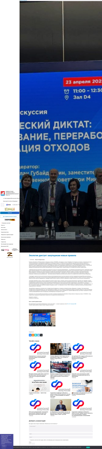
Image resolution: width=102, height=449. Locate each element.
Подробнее (84, 447)
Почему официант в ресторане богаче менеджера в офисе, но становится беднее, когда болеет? (59, 357)
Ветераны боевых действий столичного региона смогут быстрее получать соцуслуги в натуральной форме (39, 375)
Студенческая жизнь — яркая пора (37, 392)
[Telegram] (1, 206)
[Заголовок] (3, 206)
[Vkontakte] (1, 204)
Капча (30, 442)
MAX (75, 303)
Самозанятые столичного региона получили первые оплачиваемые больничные (37, 357)
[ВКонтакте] (30, 335)
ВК (67, 303)
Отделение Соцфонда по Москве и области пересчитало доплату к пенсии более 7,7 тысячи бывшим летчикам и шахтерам (60, 394)
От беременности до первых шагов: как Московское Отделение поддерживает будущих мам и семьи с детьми (60, 413)
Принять (88, 447)
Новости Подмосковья (40, 259)
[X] (41, 335)
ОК (69, 303)
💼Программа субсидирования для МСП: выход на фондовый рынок (82, 393)
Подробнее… (4, 447)
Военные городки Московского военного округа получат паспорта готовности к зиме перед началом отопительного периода (60, 375)
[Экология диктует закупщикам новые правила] (61, 317)
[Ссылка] (3, 193)
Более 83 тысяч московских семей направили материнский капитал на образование (81, 375)
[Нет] (100, 447)
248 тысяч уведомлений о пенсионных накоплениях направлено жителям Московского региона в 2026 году (38, 413)
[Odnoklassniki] (3, 204)
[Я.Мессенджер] (35, 335)
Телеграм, (72, 303)
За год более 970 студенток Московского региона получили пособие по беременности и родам (82, 357)
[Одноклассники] (33, 335)
